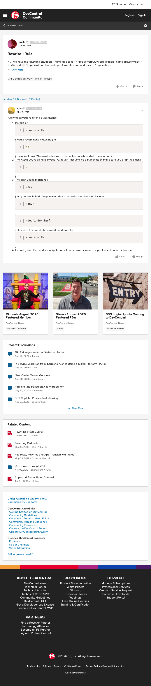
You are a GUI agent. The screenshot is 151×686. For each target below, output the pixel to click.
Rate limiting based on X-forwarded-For (39, 386)
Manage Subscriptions (115, 583)
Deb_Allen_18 (39, 447)
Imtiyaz (36, 356)
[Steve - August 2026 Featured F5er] (75, 291)
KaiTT (35, 367)
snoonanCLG (39, 402)
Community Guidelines (35, 597)
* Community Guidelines (22, 515)
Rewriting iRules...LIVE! (29, 431)
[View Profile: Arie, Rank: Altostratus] (11, 110)
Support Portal (115, 597)
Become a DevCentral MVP (35, 608)
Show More (17, 69)
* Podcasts (14, 541)
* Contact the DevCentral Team (26, 528)
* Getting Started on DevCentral (27, 511)
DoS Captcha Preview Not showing (36, 398)
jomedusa (37, 379)
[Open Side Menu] (5, 15)
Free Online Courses (75, 601)
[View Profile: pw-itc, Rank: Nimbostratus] (12, 44)
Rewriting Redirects (26, 443)
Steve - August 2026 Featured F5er (71, 316)
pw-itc (22, 42)
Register (130, 15)
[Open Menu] (145, 25)
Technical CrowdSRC (35, 594)
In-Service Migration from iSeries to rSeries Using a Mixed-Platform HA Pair (61, 363)
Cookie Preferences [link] (75, 672)
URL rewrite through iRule (30, 466)
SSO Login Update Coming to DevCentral (125, 316)
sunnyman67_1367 (41, 470)
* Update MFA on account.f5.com (28, 531)
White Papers (75, 587)
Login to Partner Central (35, 633)
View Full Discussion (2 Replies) (23, 99)
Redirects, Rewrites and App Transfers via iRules (44, 454)
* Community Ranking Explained (27, 521)
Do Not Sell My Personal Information (105, 666)
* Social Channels (18, 544)
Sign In (142, 15)
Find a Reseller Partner (35, 623)
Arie (19, 108)
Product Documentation (75, 583)
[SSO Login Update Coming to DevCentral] (125, 291)
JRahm (34, 435)
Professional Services (116, 587)
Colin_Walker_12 (41, 458)
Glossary (75, 590)
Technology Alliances (35, 626)
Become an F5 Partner (35, 630)
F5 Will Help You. (27, 498)
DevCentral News (15, 323)
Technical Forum (15, 25)
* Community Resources (22, 525)
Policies (47, 666)
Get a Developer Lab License (35, 604)
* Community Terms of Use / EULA (28, 518)
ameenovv (37, 390)
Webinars (75, 597)
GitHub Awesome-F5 (20, 554)
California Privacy (73, 666)
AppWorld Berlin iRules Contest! (34, 477)
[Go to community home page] (26, 15)
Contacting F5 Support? (22, 502)
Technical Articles (35, 590)
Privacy (57, 666)
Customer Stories (75, 594)
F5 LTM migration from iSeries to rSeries (39, 352)
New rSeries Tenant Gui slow (32, 375)
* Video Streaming (19, 548)
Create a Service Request (115, 590)
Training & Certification (75, 604)
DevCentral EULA (35, 601)
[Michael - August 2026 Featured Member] (25, 291)
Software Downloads (115, 594)
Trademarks (33, 666)
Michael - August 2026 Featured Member (22, 316)
